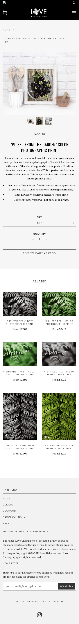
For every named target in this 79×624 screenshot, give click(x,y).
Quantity (39, 234)
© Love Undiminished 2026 (33, 601)
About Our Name (14, 517)
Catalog (8, 504)
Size (39, 217)
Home (6, 29)
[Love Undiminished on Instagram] (39, 616)
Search (58, 601)
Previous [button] (9, 83)
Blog (6, 523)
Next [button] (69, 83)
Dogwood (9, 511)
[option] (39, 83)
